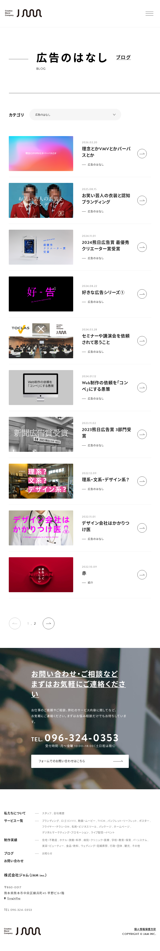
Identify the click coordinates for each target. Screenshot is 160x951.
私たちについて (15, 813)
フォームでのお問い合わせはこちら (62, 761)
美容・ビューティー (53, 846)
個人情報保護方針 (145, 929)
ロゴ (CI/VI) (68, 821)
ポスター (144, 821)
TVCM (101, 821)
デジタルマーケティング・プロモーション (65, 833)
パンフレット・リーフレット (122, 821)
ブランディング (50, 821)
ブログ (123, 57)
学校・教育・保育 (121, 840)
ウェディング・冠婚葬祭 (94, 846)
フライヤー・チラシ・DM (55, 827)
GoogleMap (13, 898)
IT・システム (140, 840)
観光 (127, 846)
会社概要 (59, 813)
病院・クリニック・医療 (96, 840)
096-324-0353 (81, 737)
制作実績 (10, 840)
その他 (136, 846)
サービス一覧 (13, 821)
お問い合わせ (14, 861)
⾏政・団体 (116, 846)
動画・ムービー (87, 821)
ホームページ (122, 827)
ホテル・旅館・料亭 (70, 840)
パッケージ (105, 827)
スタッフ (47, 813)
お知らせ (47, 853)
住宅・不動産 (49, 840)
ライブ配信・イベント (103, 833)
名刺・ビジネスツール (84, 827)
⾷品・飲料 (72, 846)
